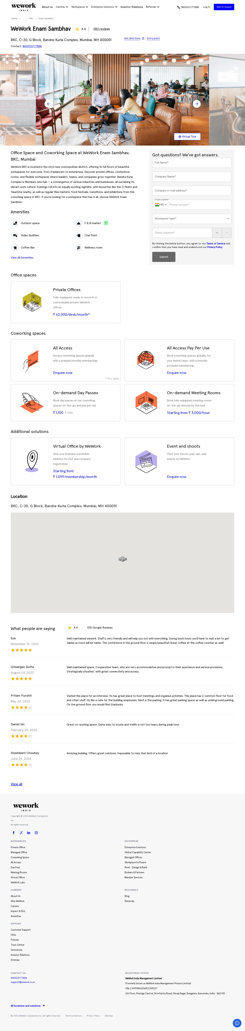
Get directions (132, 38)
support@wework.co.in (23, 982)
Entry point (153, 38)
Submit (163, 256)
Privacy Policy (214, 247)
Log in (206, 7)
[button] (122, 558)
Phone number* (162, 199)
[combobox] (191, 219)
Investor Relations (132, 7)
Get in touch (224, 7)
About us (47, 7)
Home (14, 19)
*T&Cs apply (112, 378)
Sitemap (109, 1016)
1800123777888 (19, 978)
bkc (31, 19)
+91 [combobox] (161, 204)
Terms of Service (215, 243)
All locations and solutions (26, 1006)
